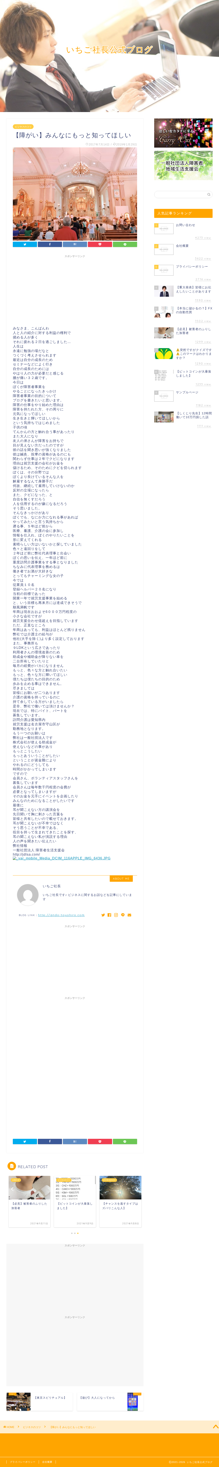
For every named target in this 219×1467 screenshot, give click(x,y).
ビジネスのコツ (23, 126)
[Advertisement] (75, 290)
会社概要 (47, 1462)
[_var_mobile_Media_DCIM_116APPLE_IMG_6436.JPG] (62, 858)
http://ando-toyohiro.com (61, 915)
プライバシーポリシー (23, 1462)
